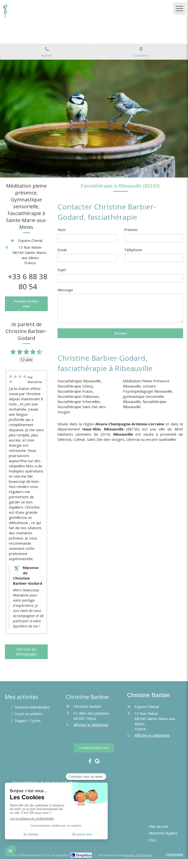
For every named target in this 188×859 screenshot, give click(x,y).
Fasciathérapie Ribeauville (79, 380)
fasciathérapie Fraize (75, 391)
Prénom (131, 229)
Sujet (62, 269)
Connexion (174, 854)
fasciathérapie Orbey (75, 386)
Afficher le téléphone (90, 724)
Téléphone (133, 249)
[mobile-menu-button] (179, 8)
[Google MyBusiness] (97, 762)
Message (65, 289)
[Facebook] (90, 762)
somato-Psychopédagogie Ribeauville (147, 389)
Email (62, 249)
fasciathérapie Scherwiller (79, 401)
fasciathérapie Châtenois (78, 396)
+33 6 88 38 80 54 (27, 281)
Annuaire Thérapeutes (137, 855)
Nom (62, 229)
